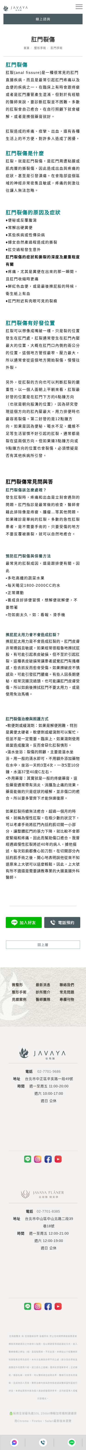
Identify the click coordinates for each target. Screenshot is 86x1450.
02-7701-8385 (48, 1211)
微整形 (17, 985)
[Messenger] (14, 1443)
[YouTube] (58, 1159)
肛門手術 (57, 48)
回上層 (43, 945)
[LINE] (28, 1159)
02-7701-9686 (49, 1071)
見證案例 (19, 999)
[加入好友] (24, 922)
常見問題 (67, 992)
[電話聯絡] (43, 1443)
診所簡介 (43, 992)
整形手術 (40, 48)
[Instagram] (38, 1159)
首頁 (27, 48)
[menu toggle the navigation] (79, 7)
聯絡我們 (67, 985)
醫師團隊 (43, 999)
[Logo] (15, 8)
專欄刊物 (67, 999)
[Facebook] (48, 1159)
